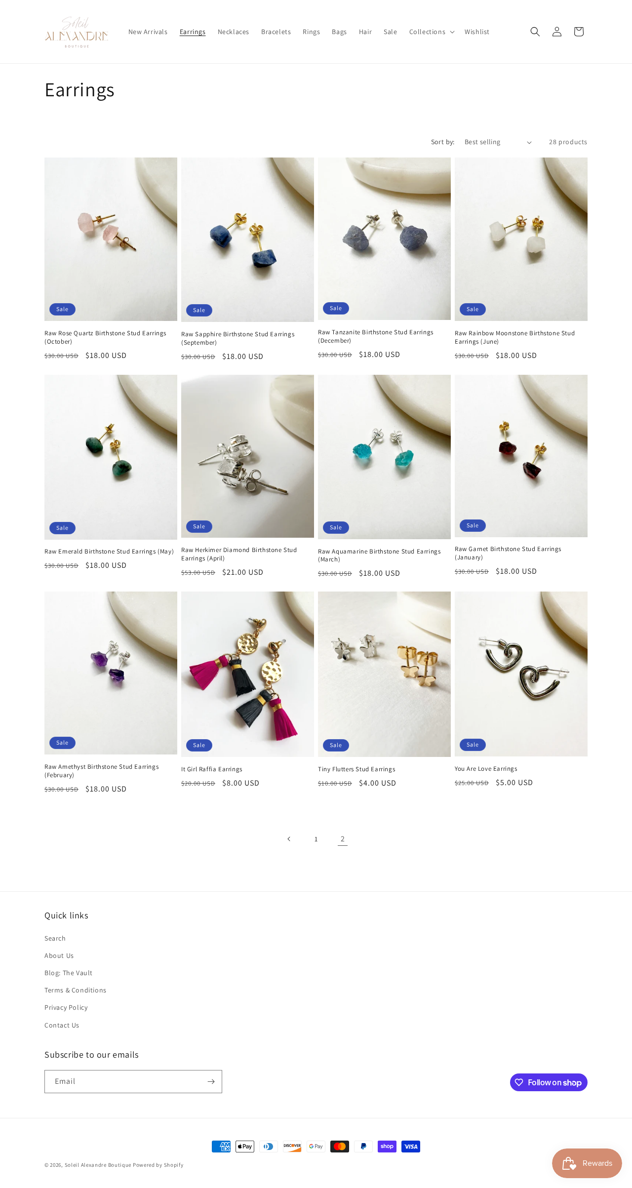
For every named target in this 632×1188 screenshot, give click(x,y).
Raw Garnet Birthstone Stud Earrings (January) (508, 553)
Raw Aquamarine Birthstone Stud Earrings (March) (379, 556)
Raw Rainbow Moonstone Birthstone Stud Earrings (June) (515, 337)
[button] (431, 31)
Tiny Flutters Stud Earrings (356, 769)
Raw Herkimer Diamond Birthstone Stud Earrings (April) (239, 554)
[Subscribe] (211, 1081)
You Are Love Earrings (486, 769)
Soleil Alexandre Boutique (98, 1164)
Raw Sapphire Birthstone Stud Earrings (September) (237, 338)
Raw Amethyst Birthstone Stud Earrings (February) (101, 771)
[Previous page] (289, 839)
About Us (59, 955)
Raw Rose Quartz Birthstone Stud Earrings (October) (105, 337)
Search (55, 938)
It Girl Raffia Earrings (211, 769)
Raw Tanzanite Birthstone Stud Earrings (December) (376, 336)
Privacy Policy (65, 1007)
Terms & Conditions (75, 990)
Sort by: (443, 141)
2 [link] (343, 838)
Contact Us (61, 1025)
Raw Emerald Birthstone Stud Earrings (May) (109, 551)
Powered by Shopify (158, 1164)
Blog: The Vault (68, 972)
